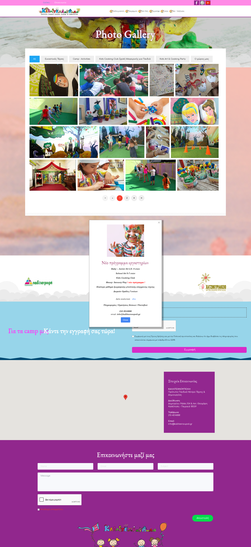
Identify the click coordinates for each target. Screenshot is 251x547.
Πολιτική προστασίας (183, 336)
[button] (125, 397)
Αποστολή (203, 518)
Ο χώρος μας (202, 59)
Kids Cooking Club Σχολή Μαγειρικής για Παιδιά (125, 59)
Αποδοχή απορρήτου (51, 509)
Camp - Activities (81, 59)
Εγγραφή (189, 349)
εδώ (134, 299)
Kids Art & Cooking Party (173, 59)
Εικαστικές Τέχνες (54, 59)
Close (125, 320)
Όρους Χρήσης (157, 336)
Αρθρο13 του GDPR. (167, 340)
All (34, 59)
